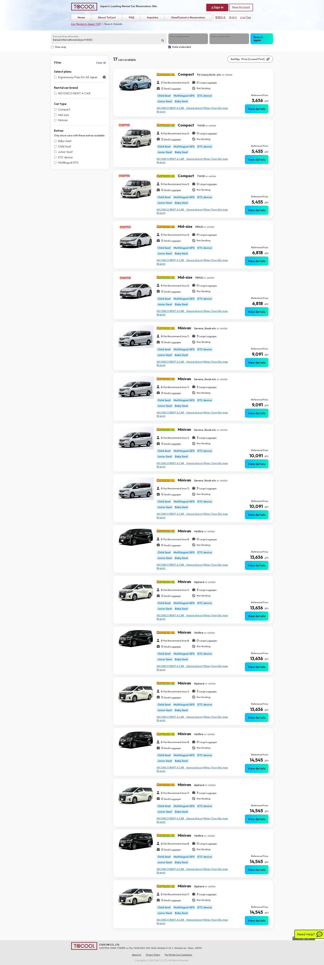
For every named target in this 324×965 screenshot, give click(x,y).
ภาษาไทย (245, 17)
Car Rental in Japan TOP (86, 24)
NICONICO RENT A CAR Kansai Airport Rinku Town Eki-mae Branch (192, 109)
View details (257, 109)
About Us (136, 955)
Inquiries (152, 17)
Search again (258, 38)
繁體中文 (220, 17)
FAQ (131, 17)
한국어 (233, 17)
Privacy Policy (153, 955)
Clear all (101, 62)
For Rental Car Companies (178, 955)
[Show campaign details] (104, 77)
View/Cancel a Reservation (188, 17)
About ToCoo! (107, 17)
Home (81, 17)
